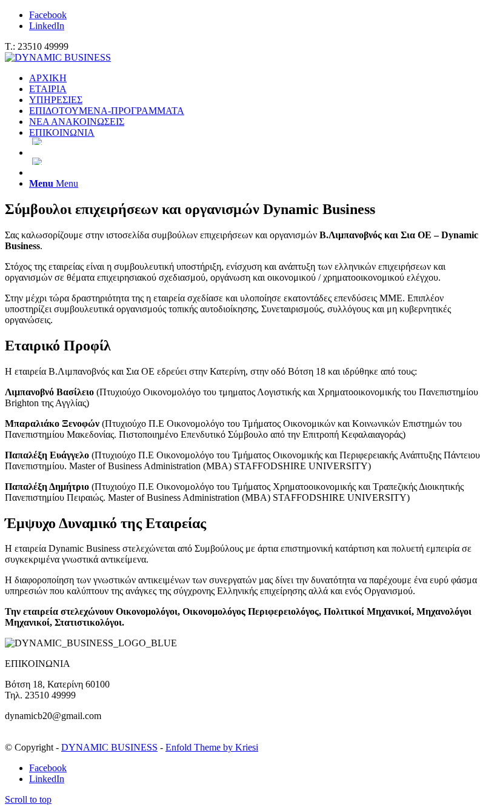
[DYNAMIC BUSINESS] (58, 57)
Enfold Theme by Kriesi (211, 747)
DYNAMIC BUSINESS (109, 747)
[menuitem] (260, 78)
